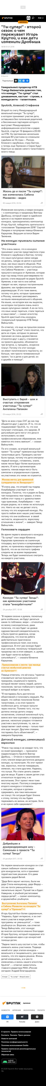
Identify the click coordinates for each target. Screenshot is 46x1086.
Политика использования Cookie (14, 1045)
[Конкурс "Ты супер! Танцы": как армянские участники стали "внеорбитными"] (23, 578)
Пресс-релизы (24, 1035)
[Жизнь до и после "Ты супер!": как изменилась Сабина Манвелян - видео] (23, 172)
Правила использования (21, 1032)
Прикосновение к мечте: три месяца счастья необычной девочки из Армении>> (21, 667)
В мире (4, 977)
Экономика (29, 1010)
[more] (41, 202)
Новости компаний (9, 1038)
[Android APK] (9, 1062)
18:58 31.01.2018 (7, 47)
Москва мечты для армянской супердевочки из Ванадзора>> (17, 481)
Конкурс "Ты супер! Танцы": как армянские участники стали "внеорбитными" (20, 601)
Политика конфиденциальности (14, 1042)
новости (5, 1010)
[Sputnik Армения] (7, 19)
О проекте (5, 1032)
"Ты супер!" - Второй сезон (19, 977)
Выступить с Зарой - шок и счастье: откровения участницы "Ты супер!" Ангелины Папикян (20, 404)
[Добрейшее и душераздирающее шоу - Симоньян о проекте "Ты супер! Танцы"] (23, 824)
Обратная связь (7, 1054)
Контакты (5, 1035)
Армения (16, 1010)
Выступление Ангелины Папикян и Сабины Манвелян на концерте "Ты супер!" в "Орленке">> (21, 906)
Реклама (13, 1035)
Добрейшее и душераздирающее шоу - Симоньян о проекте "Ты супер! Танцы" (19, 848)
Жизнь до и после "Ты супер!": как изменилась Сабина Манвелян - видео (22, 194)
